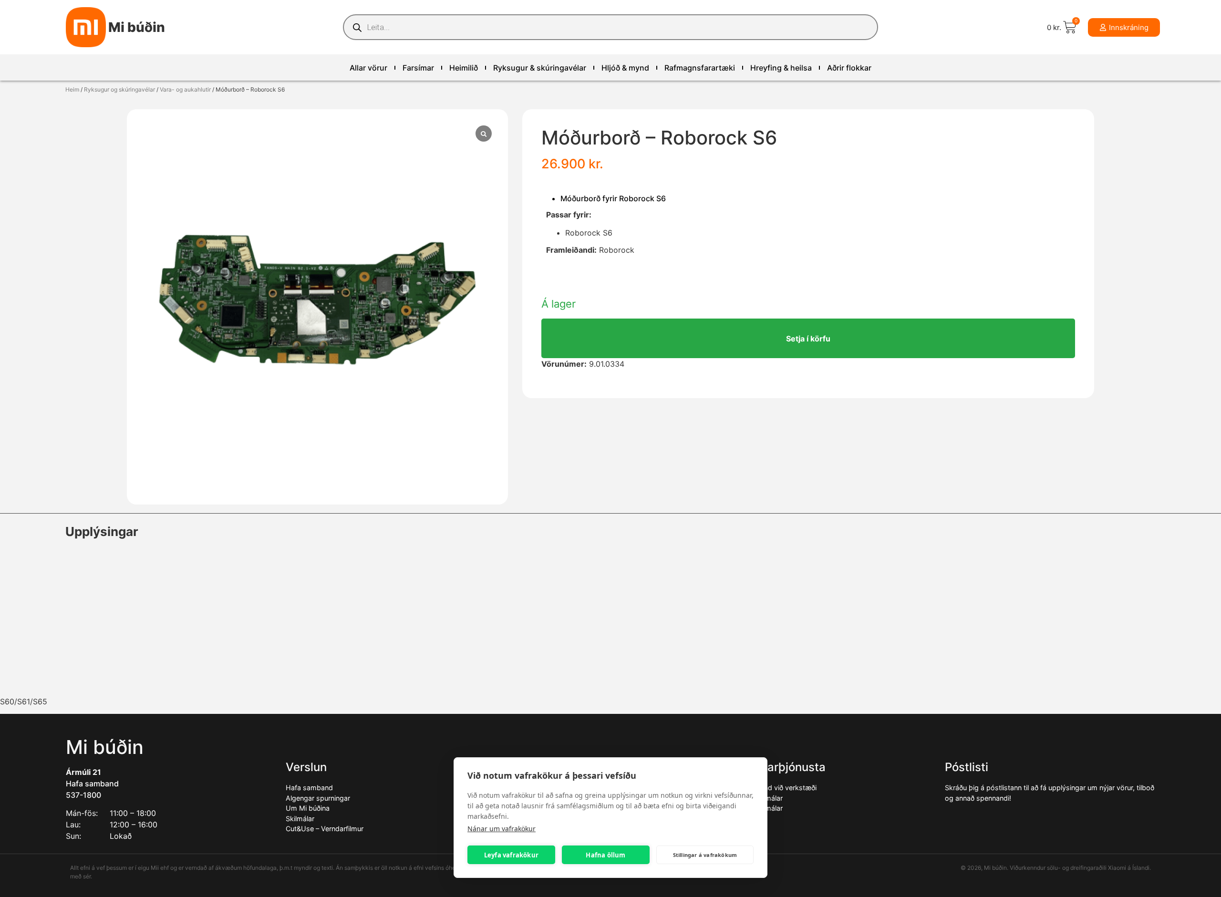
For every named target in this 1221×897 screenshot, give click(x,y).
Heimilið (463, 67)
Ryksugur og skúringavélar (119, 89)
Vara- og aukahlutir (185, 89)
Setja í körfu (808, 338)
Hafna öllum (605, 855)
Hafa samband (92, 783)
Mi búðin (136, 27)
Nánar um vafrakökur (501, 828)
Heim (72, 89)
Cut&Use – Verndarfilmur (324, 829)
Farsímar (418, 67)
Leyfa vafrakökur (511, 855)
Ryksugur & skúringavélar (539, 67)
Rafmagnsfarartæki (699, 67)
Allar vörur (368, 67)
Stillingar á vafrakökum (705, 854)
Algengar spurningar (318, 798)
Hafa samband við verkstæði (771, 788)
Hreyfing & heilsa (781, 67)
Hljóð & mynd (625, 67)
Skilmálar (300, 819)
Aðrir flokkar (849, 67)
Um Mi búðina (308, 808)
